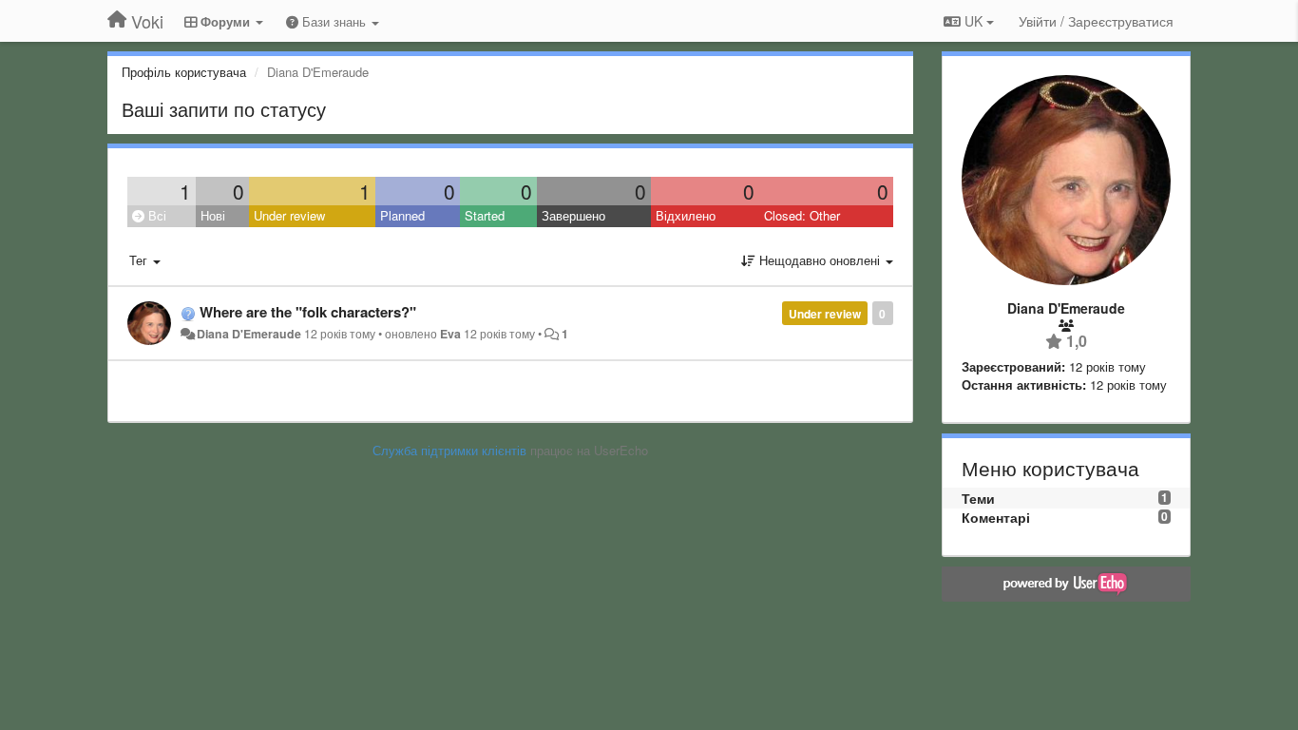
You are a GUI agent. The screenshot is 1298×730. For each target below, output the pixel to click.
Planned (402, 215)
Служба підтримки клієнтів (449, 450)
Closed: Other (802, 215)
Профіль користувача (184, 72)
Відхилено (686, 215)
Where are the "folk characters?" (308, 311)
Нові (212, 215)
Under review (289, 215)
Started (485, 215)
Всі (155, 215)
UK (973, 20)
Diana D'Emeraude (249, 333)
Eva (450, 333)
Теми (978, 498)
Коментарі (996, 517)
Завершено (573, 215)
